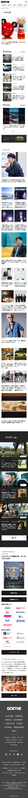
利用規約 (23, 768)
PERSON (3, 5)
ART (18, 737)
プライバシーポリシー (14, 768)
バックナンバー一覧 (14, 652)
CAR (14, 5)
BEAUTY (14, 740)
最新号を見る (14, 593)
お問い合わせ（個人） (7, 772)
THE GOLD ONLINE (15, 764)
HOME (2, 8)
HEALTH (8, 740)
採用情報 (14, 775)
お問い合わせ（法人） (20, 772)
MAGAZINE (19, 727)
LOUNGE (8, 727)
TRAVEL (13, 737)
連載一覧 (14, 538)
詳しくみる (14, 695)
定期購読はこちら (14, 599)
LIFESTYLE (10, 723)
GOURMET (20, 5)
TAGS (14, 731)
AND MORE (14, 744)
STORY (19, 723)
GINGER (24, 762)
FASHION (7, 737)
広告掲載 (5, 768)
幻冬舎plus (6, 764)
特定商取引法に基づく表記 (14, 770)
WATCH (9, 5)
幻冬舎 (22, 764)
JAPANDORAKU (16, 762)
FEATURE (9, 716)
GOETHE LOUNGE (6, 762)
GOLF (25, 5)
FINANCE (20, 742)
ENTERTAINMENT (10, 742)
